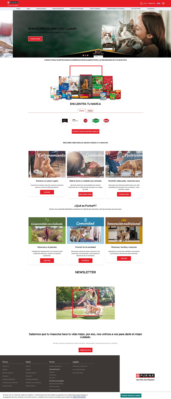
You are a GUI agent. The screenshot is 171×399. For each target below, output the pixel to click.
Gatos (28, 8)
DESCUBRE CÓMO (85, 194)
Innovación (52, 375)
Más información (79, 397)
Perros (18, 8)
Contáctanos (151, 8)
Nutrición (5, 376)
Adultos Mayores (31, 373)
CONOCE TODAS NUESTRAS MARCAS (85, 131)
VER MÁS (47, 192)
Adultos (4, 369)
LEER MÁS (47, 260)
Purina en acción (54, 386)
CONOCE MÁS (22, 39)
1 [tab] (83, 55)
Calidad (51, 372)
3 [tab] (87, 55)
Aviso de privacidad (79, 369)
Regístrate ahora (85, 350)
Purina (51, 362)
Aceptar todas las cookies (130, 395)
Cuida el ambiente (95, 8)
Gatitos (28, 366)
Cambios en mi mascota (10, 382)
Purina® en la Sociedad (76, 8)
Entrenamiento (7, 386)
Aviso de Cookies (78, 373)
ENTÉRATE (85, 260)
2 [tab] (85, 55)
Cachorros (5, 366)
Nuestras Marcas (41, 8)
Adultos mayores (7, 373)
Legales (76, 362)
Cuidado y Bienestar (8, 379)
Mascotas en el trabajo (56, 383)
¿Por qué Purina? (136, 8)
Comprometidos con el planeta (116, 8)
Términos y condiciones (80, 366)
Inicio (145, 3)
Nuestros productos (58, 8)
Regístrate (151, 3)
